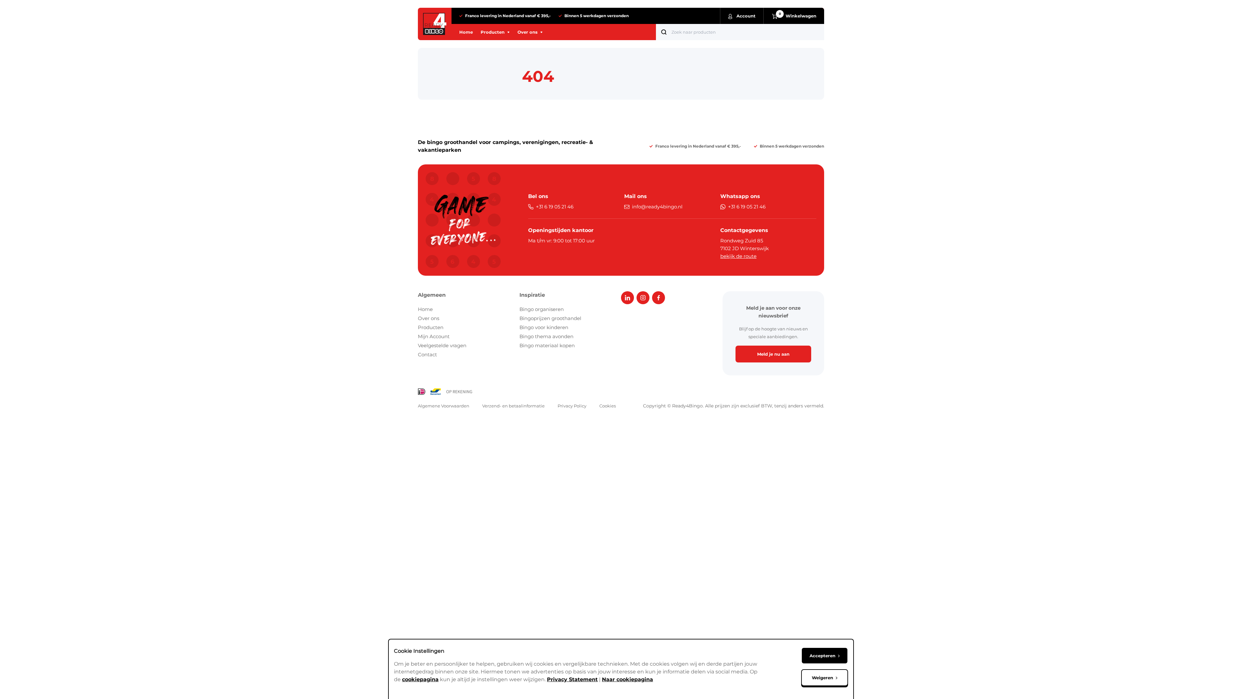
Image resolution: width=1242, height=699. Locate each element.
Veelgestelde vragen (442, 345)
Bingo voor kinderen (543, 327)
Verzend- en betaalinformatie (513, 405)
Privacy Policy (572, 405)
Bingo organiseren (541, 309)
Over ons (428, 318)
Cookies (607, 405)
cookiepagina (420, 679)
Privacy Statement (572, 679)
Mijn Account (434, 336)
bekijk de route (738, 256)
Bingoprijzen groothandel (550, 318)
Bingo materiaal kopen (547, 345)
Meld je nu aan (773, 354)
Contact (427, 354)
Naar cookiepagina (627, 679)
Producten (430, 327)
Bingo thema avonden (546, 336)
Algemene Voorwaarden (443, 405)
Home (425, 309)
